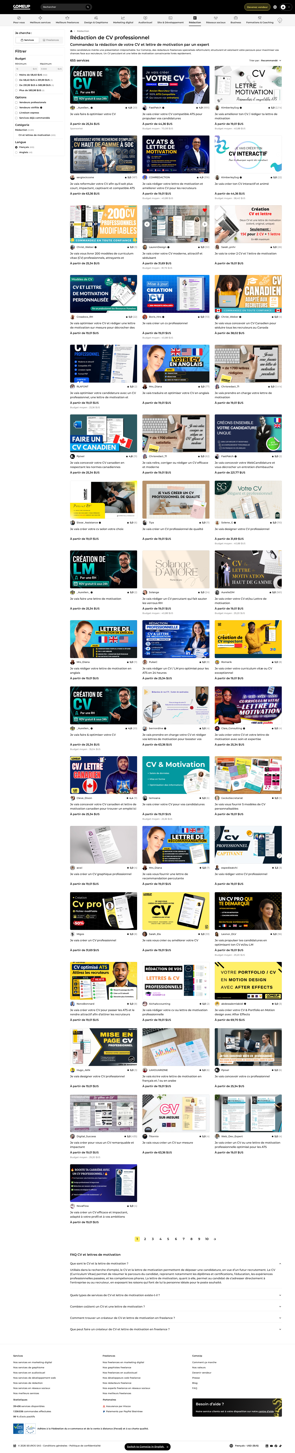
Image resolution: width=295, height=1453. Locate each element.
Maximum (46, 63)
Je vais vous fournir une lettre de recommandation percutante (165, 876)
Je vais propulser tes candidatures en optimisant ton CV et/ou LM (241, 942)
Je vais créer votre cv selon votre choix (96, 529)
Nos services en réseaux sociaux (31, 1388)
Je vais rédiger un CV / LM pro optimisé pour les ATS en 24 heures (175, 670)
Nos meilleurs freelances (117, 1393)
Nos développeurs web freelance (122, 1377)
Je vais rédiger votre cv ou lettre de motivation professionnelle (175, 1012)
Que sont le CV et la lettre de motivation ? (99, 1263)
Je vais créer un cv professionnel (165, 323)
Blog (195, 1382)
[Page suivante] (214, 1239)
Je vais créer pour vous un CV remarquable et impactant (102, 1145)
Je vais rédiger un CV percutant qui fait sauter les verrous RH (174, 601)
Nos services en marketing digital (32, 1362)
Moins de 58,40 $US (33, 74)
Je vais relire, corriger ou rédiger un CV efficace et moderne (175, 465)
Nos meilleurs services (26, 1393)
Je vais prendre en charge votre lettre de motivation (243, 395)
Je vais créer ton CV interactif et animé (242, 183)
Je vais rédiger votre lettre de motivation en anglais (100, 670)
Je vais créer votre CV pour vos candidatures (173, 804)
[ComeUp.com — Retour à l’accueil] (21, 7)
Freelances (52, 40)
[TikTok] (280, 1445)
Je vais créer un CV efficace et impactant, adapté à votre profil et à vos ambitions (99, 1214)
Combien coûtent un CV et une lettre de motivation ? (107, 1306)
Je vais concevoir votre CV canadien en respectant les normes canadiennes (97, 465)
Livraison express (29, 112)
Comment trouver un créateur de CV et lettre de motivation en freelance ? (122, 1318)
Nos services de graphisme (28, 1367)
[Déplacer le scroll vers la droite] (280, 20)
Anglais (25, 152)
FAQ (194, 1388)
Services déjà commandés (34, 117)
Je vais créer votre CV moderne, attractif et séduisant (172, 255)
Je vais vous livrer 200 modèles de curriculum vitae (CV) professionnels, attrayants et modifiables (101, 258)
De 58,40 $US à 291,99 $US (36, 80)
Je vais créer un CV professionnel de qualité (172, 529)
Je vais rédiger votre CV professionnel (241, 874)
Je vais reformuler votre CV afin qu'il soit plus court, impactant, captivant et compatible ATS (102, 186)
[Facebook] (276, 1445)
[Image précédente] (146, 85)
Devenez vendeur (257, 7)
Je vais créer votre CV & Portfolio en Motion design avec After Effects (245, 1012)
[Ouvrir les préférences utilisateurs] (289, 7)
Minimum (21, 63)
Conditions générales (55, 1445)
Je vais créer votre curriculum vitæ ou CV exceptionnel (243, 670)
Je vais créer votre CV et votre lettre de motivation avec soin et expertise (242, 737)
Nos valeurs (199, 1367)
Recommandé (269, 60)
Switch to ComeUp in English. (145, 1446)
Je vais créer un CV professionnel (93, 940)
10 (207, 1239)
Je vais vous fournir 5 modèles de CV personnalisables (240, 806)
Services (29, 40)
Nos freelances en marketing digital (123, 1362)
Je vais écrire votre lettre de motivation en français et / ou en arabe (171, 1078)
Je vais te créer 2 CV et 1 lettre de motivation (246, 253)
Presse (196, 1377)
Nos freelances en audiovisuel (120, 1372)
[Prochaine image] (206, 85)
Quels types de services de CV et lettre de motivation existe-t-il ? (115, 1295)
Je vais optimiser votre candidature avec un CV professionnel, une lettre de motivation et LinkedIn (103, 397)
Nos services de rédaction (28, 1382)
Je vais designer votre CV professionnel (242, 529)
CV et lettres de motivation (34, 135)
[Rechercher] (88, 7)
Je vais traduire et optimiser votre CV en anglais (175, 393)
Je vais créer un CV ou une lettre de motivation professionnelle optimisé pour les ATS (247, 1145)
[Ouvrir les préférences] (275, 7)
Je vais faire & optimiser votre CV (93, 114)
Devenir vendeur (201, 1372)
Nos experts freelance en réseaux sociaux (126, 1388)
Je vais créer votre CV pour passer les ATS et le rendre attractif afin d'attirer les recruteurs (102, 1012)
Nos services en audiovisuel (29, 1372)
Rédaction (83, 31)
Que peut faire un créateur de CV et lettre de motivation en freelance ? (120, 1329)
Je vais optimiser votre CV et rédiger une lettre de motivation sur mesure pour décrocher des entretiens (102, 328)
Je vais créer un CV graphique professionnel (100, 874)
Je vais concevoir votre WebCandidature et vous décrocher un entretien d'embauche (245, 465)
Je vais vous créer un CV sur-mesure (167, 1142)
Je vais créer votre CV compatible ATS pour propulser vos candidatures (172, 116)
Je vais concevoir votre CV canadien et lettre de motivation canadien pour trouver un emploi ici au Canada (103, 809)
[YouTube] (271, 1445)
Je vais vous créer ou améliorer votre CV (170, 940)
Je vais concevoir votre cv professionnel (242, 1076)
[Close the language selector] (167, 1447)
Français (26, 147)
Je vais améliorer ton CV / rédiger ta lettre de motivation (246, 116)
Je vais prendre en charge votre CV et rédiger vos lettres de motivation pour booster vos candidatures (174, 739)
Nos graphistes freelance (117, 1367)
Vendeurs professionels (32, 102)
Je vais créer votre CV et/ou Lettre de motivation (241, 601)
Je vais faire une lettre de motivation (95, 598)
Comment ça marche (204, 1362)
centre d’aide (266, 1411)
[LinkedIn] (267, 1445)
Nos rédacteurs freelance (117, 1382)
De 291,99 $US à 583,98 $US (36, 85)
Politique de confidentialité (85, 1445)
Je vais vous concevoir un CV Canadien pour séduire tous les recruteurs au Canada (245, 325)
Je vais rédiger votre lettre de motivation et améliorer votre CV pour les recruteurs (172, 186)
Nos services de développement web (34, 1377)
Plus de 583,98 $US (31, 90)
